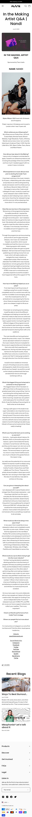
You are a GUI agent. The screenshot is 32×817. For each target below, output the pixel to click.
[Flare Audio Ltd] (16, 6)
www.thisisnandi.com (16, 636)
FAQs (4, 766)
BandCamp (16, 656)
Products (5, 746)
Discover (5, 753)
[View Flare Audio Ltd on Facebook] (11, 797)
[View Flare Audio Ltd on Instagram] (3, 797)
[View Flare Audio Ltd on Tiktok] (7, 797)
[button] (25, 6)
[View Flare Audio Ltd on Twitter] (15, 797)
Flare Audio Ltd (9, 805)
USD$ (5, 802)
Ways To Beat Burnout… (14, 694)
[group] (16, 1)
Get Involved (7, 759)
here (21, 615)
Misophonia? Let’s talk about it (14, 726)
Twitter (16, 647)
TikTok (16, 658)
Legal (4, 772)
